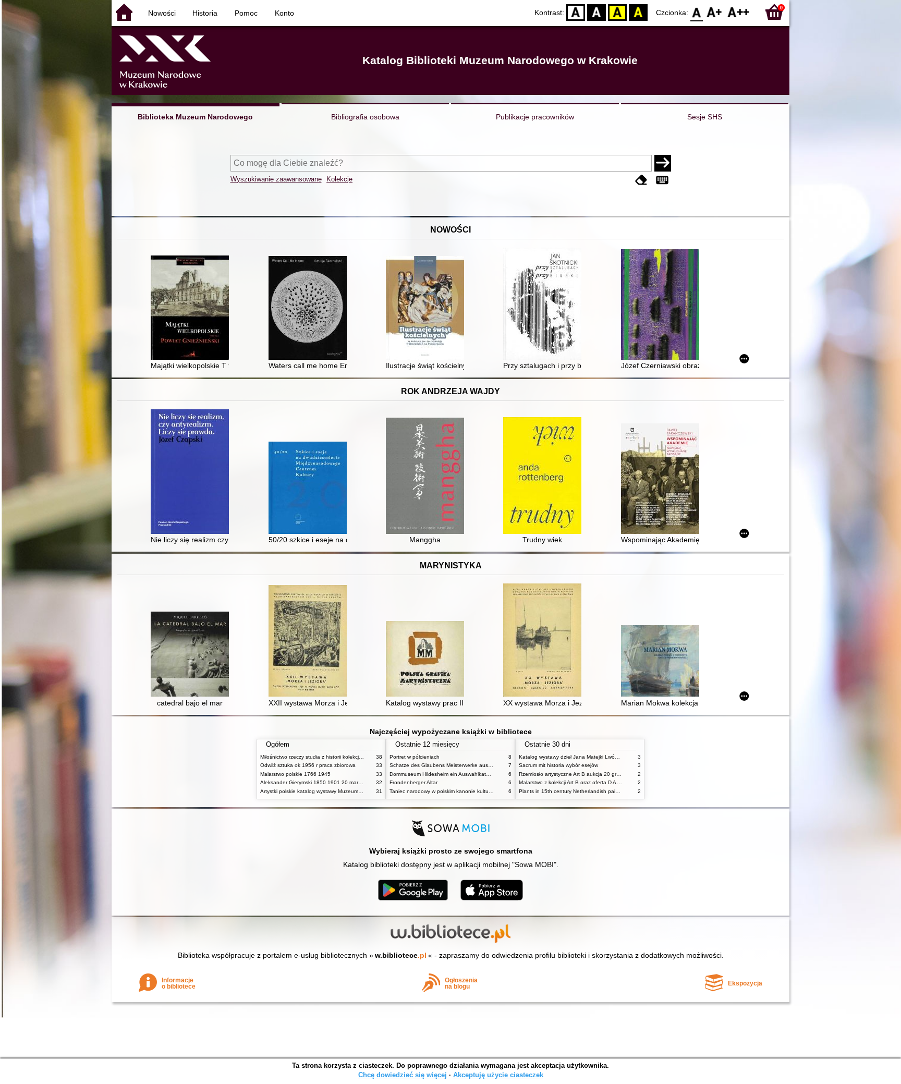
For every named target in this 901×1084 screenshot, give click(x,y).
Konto (284, 13)
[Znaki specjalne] (662, 180)
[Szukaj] (662, 163)
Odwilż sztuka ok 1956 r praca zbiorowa (308, 765)
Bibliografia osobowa (365, 117)
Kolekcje (339, 179)
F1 (715, 11)
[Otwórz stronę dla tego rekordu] (192, 308)
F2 (739, 11)
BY (638, 11)
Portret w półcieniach (414, 757)
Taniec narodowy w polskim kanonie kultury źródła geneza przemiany (472, 791)
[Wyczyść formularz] (641, 180)
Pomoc (246, 13)
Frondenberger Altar (413, 782)
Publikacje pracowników (535, 117)
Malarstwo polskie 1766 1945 (295, 774)
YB (617, 11)
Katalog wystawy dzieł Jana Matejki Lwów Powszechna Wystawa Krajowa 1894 (614, 757)
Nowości (162, 13)
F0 (697, 11)
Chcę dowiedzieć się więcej (402, 1075)
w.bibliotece (401, 955)
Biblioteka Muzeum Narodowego (195, 117)
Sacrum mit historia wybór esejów (558, 765)
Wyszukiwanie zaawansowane (276, 179)
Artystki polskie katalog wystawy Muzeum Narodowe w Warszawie (338, 791)
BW (596, 11)
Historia (204, 13)
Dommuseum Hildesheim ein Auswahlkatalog (442, 774)
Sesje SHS (704, 117)
